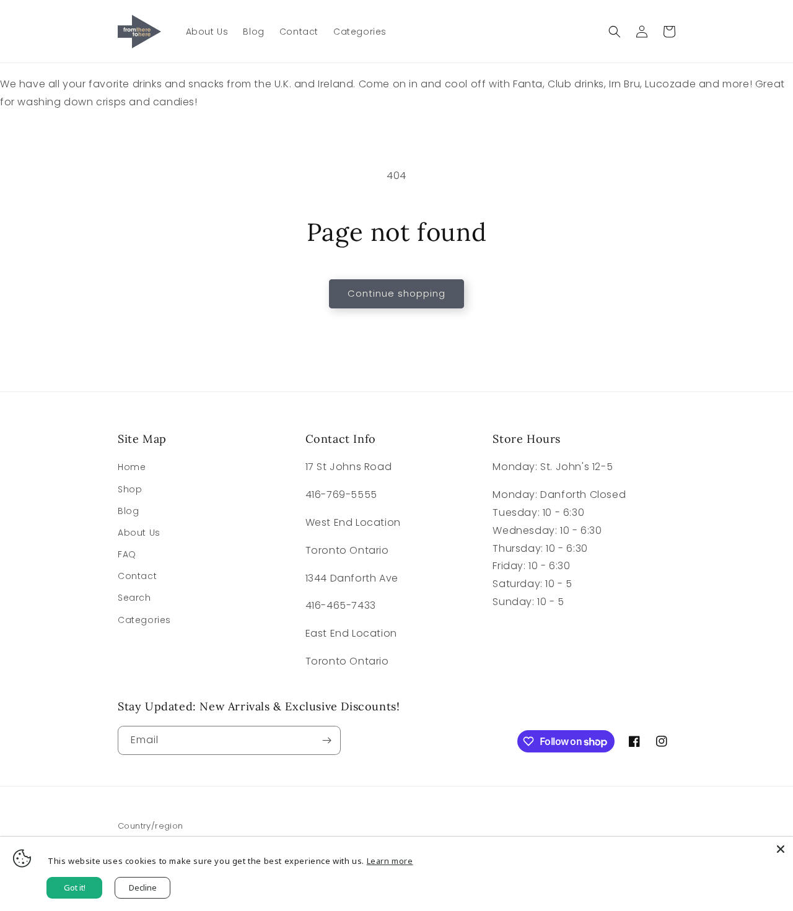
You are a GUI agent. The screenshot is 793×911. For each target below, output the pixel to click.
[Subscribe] (326, 740)
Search (134, 597)
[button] (614, 31)
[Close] (780, 849)
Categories (144, 620)
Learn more (390, 860)
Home (132, 467)
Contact (137, 576)
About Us (139, 532)
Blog (128, 511)
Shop (130, 489)
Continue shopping (396, 293)
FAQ (127, 554)
